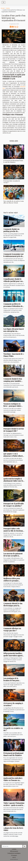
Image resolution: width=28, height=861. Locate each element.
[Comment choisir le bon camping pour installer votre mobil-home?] (14, 370)
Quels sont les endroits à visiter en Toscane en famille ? (12, 780)
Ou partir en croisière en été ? (13, 729)
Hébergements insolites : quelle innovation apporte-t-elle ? (13, 655)
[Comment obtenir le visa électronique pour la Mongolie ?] (14, 595)
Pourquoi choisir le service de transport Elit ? (13, 429)
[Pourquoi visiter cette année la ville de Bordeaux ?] (14, 520)
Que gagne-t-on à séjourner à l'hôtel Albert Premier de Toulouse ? (13, 455)
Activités (14, 849)
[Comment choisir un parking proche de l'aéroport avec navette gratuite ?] (14, 221)
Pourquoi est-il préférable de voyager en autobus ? (13, 504)
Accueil (3, 8)
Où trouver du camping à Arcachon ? (13, 704)
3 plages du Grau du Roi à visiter (13, 829)
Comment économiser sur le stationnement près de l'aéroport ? (13, 256)
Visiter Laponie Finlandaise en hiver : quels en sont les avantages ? (13, 805)
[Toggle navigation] (3, 2)
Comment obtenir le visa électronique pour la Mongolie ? (12, 605)
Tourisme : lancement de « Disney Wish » (13, 355)
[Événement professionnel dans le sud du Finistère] (13, 151)
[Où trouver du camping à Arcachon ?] (14, 695)
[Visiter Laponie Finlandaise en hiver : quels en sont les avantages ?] (14, 795)
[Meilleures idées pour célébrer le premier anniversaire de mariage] (14, 570)
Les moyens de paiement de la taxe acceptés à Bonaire (12, 555)
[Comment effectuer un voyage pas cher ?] (14, 620)
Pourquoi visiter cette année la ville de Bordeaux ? (13, 530)
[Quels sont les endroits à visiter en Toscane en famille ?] (14, 770)
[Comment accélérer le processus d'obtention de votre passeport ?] (14, 295)
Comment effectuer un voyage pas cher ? (12, 629)
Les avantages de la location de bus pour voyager (11, 680)
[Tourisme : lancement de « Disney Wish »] (14, 345)
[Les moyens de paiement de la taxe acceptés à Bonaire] (14, 545)
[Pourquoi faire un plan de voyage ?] (13, 172)
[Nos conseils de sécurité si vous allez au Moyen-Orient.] (13, 192)
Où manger (14, 855)
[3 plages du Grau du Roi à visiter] (14, 820)
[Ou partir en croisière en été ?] (14, 720)
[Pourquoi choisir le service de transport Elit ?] (14, 420)
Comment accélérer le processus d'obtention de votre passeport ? (13, 306)
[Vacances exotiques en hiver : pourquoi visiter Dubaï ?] (14, 395)
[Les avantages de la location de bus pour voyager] (14, 670)
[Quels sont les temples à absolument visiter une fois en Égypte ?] (14, 470)
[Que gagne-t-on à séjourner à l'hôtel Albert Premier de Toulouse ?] (14, 445)
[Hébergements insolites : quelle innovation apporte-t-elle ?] (14, 645)
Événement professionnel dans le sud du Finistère (13, 161)
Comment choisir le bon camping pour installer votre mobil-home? (12, 381)
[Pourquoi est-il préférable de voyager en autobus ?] (14, 495)
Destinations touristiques (14, 853)
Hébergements (14, 851)
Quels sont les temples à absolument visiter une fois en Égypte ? (13, 480)
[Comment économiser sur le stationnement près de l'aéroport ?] (14, 246)
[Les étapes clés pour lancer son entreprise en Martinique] (14, 320)
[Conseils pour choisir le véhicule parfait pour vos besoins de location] (14, 271)
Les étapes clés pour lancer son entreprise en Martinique (13, 331)
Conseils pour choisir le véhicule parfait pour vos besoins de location (12, 281)
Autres (8, 8)
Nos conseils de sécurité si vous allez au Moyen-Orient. (13, 202)
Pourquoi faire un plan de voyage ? (11, 181)
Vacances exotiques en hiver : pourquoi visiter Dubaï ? (12, 406)
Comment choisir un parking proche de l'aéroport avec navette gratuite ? (12, 232)
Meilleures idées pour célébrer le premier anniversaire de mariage (13, 580)
